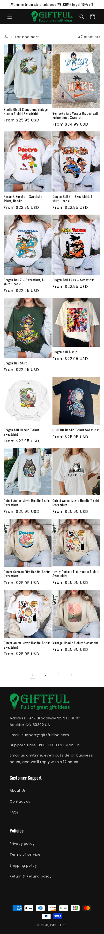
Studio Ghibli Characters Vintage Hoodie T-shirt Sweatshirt (26, 111)
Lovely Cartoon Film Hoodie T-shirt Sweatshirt (75, 574)
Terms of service (25, 854)
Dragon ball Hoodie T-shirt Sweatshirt (21, 432)
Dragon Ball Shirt (15, 363)
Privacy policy (22, 843)
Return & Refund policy (31, 876)
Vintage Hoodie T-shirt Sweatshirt (75, 643)
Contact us (20, 801)
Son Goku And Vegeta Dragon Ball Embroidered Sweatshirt (75, 115)
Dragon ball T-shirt (65, 352)
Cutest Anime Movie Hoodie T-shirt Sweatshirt (27, 503)
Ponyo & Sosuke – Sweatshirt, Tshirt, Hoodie (24, 198)
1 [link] (32, 675)
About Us (18, 790)
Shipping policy (23, 865)
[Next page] (71, 675)
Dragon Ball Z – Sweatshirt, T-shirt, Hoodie (73, 198)
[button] (9, 16)
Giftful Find (58, 925)
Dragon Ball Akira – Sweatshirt (73, 280)
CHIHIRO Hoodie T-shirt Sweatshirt (76, 430)
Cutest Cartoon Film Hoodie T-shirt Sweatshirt (27, 574)
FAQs (14, 812)
